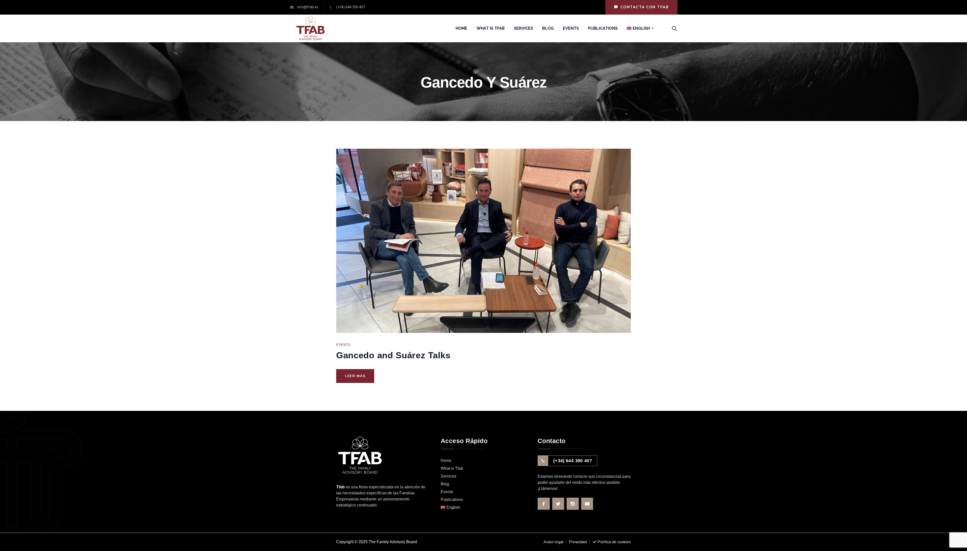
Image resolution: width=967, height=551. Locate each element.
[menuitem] (638, 28)
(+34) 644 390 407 (572, 460)
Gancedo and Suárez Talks (393, 355)
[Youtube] (587, 504)
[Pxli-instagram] (573, 504)
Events (343, 345)
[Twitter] (558, 504)
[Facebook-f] (544, 504)
